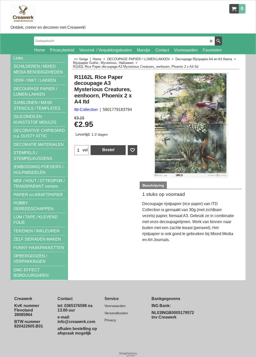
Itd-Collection (86, 109)
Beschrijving (153, 185)
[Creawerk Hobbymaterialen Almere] (48, 14)
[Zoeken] (218, 40)
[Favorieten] (132, 150)
